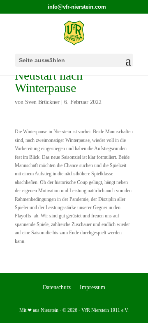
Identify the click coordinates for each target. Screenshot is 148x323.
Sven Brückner (42, 102)
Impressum (92, 287)
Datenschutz (57, 287)
